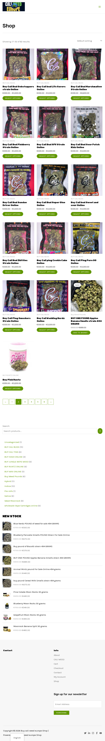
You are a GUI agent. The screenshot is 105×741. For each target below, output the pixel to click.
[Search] (100, 431)
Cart (56, 664)
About (57, 655)
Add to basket (80, 333)
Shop (56, 681)
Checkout (58, 668)
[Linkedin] (89, 733)
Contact (58, 672)
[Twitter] (85, 733)
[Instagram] (93, 733)
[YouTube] (100, 733)
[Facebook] (97, 733)
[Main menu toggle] (99, 7)
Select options (13, 98)
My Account (60, 677)
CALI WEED (59, 659)
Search (6, 426)
